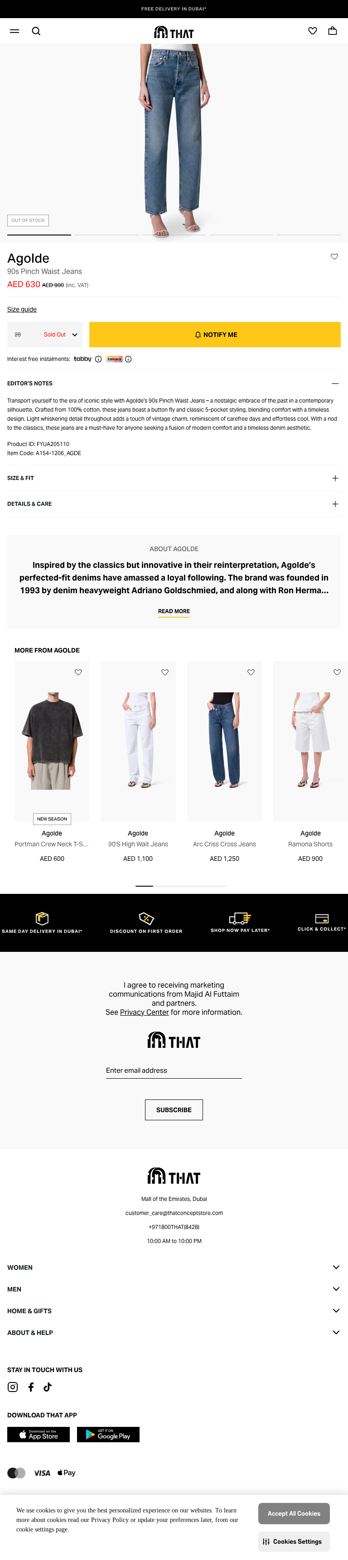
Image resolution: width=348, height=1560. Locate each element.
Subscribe (174, 1110)
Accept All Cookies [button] (294, 1513)
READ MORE (174, 611)
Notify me (220, 335)
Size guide (22, 309)
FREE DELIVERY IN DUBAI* (174, 9)
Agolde (28, 258)
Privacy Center (144, 1012)
